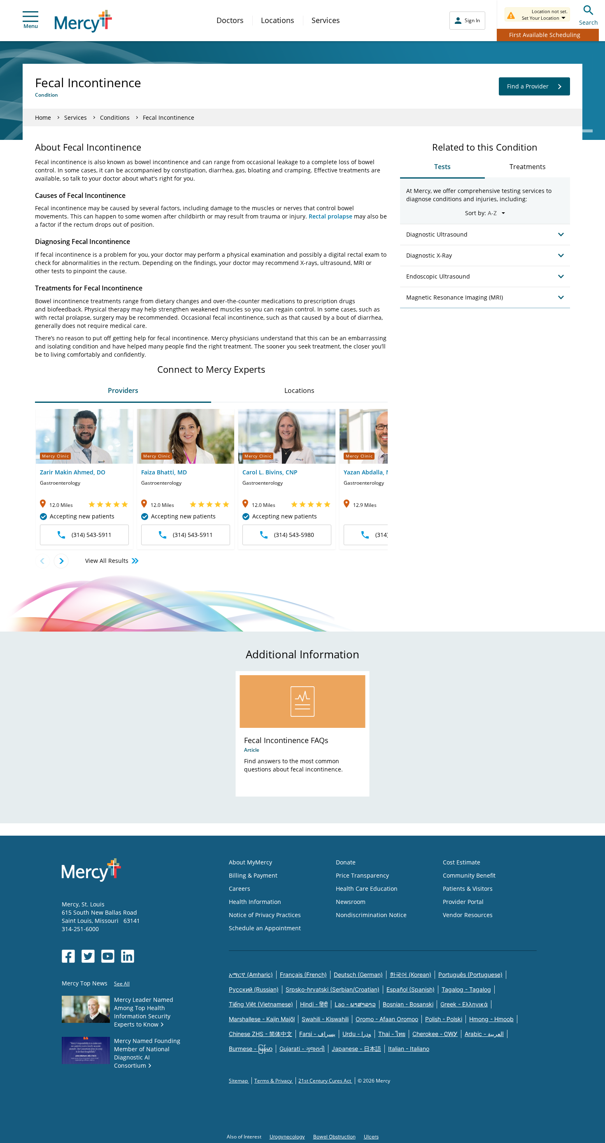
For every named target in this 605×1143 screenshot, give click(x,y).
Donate (346, 862)
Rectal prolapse (330, 216)
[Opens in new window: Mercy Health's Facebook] (68, 956)
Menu (30, 26)
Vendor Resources (468, 915)
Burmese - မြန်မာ (250, 1048)
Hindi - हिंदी (314, 1004)
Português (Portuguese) (470, 974)
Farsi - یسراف (317, 1033)
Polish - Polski (443, 1018)
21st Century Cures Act (325, 1080)
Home (43, 117)
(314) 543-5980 (294, 535)
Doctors (230, 20)
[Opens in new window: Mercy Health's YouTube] (107, 956)
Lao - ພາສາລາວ (355, 1004)
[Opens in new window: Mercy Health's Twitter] (88, 956)
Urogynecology (287, 1137)
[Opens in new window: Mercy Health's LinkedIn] (127, 956)
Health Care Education (367, 888)
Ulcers (371, 1137)
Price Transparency (362, 875)
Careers (239, 888)
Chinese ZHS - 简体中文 (260, 1033)
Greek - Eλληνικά (464, 1004)
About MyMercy (250, 862)
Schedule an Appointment (265, 928)
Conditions (115, 117)
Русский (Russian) (254, 989)
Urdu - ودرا (356, 1033)
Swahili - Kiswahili (325, 1018)
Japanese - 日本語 (356, 1048)
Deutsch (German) (358, 974)
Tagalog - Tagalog (466, 989)
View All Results (106, 561)
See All (122, 983)
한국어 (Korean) (410, 974)
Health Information (255, 902)
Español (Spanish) (410, 989)
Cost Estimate (461, 862)
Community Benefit (469, 875)
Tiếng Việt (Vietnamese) (261, 1004)
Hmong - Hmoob (491, 1018)
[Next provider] (61, 561)
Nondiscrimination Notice (371, 915)
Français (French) (303, 974)
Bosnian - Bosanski (408, 1004)
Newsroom (350, 902)
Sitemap (239, 1080)
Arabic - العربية (484, 1033)
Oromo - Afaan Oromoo (387, 1018)
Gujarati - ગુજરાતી (302, 1048)
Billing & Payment (253, 875)
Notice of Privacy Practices (265, 915)
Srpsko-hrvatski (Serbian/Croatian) (332, 989)
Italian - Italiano (408, 1048)
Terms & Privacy (273, 1080)
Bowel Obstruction (334, 1137)
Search (588, 22)
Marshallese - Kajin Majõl (262, 1018)
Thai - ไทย (391, 1033)
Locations (277, 20)
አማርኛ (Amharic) (251, 974)
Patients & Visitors (468, 888)
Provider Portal (463, 902)
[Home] (83, 21)
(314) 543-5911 (92, 535)
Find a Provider (528, 86)
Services (326, 20)
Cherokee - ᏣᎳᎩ (435, 1033)
